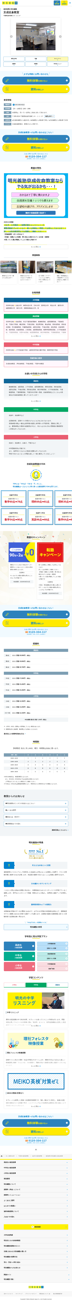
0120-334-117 (38, 156)
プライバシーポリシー (31, 1293)
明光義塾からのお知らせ (12, 1267)
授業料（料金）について (12, 1189)
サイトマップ (19, 1293)
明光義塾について (10, 1184)
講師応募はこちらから (59, 830)
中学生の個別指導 (10, 1168)
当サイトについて (8, 1293)
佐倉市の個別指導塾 (37, 1156)
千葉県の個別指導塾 (23, 1156)
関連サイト (7, 1274)
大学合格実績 (8, 1235)
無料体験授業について (11, 1211)
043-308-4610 (19, 105)
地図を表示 (48, 116)
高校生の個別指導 (10, 1162)
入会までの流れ (9, 1217)
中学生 (36, 985)
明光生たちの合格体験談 (12, 1240)
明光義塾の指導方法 (10, 1257)
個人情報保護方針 (57, 1293)
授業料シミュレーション (12, 1195)
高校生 (57, 985)
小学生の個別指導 (10, 1173)
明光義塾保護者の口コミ (12, 1246)
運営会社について (44, 1293)
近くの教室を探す (10, 1156)
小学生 (14, 985)
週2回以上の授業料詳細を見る (14, 734)
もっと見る (35, 247)
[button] (70, 3)
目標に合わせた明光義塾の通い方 (15, 1251)
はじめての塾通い (10, 1206)
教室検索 (38, 1227)
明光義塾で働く (9, 1279)
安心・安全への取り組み (12, 1262)
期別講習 (7, 1178)
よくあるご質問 (9, 1200)
